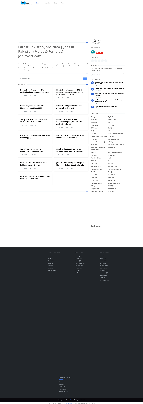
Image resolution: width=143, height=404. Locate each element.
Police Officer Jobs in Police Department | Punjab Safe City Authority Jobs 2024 (69, 121)
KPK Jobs (61, 384)
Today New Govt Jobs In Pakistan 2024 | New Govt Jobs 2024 (33, 120)
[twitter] (105, 60)
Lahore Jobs (103, 258)
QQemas (50, 258)
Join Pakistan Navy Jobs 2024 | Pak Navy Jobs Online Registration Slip (70, 164)
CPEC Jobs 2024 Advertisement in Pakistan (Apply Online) (33, 164)
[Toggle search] (123, 2)
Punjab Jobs (62, 382)
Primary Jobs (78, 256)
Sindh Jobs (62, 386)
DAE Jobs (77, 273)
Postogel (50, 268)
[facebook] (117, 3)
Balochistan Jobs (63, 391)
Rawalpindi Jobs (104, 270)
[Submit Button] (122, 74)
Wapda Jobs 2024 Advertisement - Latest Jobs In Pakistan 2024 (70, 136)
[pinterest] (95, 60)
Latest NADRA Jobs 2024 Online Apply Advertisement (69, 107)
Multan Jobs (103, 263)
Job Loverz (71, 400)
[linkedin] (92, 60)
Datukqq (50, 256)
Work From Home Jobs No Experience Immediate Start (32, 150)
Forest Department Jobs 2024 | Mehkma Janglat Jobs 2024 (32, 107)
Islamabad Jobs (104, 256)
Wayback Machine (69, 403)
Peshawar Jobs (104, 265)
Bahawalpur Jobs (104, 280)
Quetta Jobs (103, 277)
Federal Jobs (62, 389)
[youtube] (99, 60)
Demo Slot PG (52, 270)
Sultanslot (51, 261)
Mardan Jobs (103, 275)
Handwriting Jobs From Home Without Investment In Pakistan (69, 150)
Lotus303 (50, 263)
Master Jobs (78, 268)
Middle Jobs (78, 258)
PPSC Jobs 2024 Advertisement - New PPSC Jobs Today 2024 (35, 177)
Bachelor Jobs (79, 265)
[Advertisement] (53, 27)
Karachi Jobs (103, 261)
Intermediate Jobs (80, 263)
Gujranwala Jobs (104, 273)
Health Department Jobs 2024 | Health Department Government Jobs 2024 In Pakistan (69, 92)
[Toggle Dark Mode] (120, 3)
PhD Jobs (77, 270)
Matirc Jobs (78, 261)
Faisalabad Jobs (104, 268)
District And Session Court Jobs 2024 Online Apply (109, 88)
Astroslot (50, 265)
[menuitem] (38, 3)
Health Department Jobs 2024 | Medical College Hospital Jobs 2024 (34, 91)
